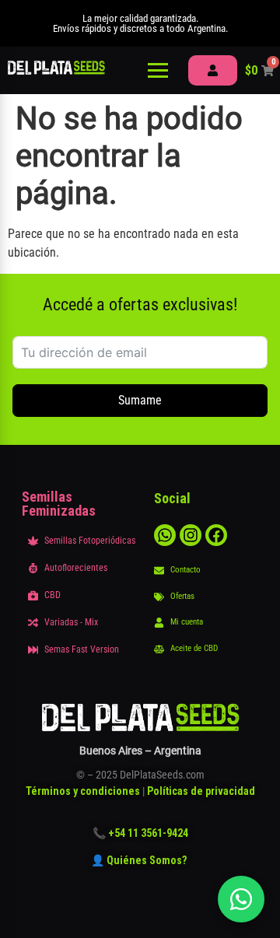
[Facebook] (216, 535)
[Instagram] (190, 535)
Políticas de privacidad (201, 791)
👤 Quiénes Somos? (140, 860)
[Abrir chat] (241, 899)
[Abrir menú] (157, 70)
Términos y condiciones (83, 791)
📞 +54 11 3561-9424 (140, 833)
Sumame (140, 400)
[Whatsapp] (165, 535)
